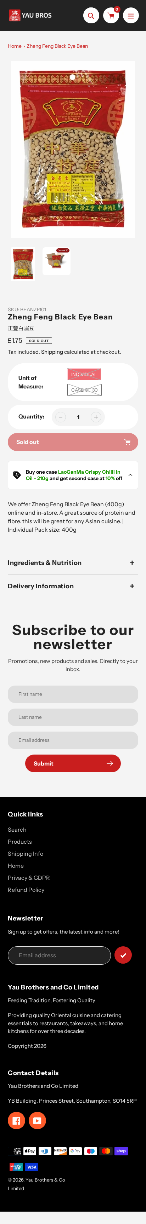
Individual (84, 374)
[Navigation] (131, 15)
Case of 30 (84, 390)
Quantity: (31, 416)
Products (20, 841)
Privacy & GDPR (29, 877)
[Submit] (123, 955)
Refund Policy (26, 889)
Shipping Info (25, 853)
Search (17, 829)
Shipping (52, 351)
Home (15, 46)
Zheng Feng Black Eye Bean (57, 46)
